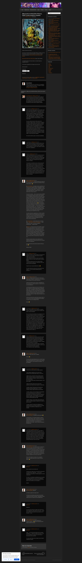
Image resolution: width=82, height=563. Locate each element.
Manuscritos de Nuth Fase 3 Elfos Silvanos (28, 58)
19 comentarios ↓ (34, 16)
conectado (29, 547)
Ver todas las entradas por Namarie (32, 87)
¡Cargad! (49, 63)
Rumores (49, 70)
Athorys (28, 354)
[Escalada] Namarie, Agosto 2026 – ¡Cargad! (54, 28)
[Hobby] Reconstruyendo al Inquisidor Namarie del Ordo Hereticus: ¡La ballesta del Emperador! (53, 46)
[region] (11, 556)
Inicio (22, 9)
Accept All (16, 559)
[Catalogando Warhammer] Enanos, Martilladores (54, 58)
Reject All (11, 559)
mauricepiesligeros (30, 186)
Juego (30, 77)
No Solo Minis (50, 69)
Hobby (49, 66)
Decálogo (42, 9)
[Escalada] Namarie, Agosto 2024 (52, 29)
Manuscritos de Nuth (33, 9)
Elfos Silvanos (37, 77)
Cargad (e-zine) (27, 9)
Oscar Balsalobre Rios (29, 95)
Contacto (46, 9)
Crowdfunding (50, 65)
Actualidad (49, 64)
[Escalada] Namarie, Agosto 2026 (55, 25)
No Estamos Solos (50, 68)
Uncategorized (50, 72)
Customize (5, 559)
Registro (50, 9)
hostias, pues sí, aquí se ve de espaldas (34, 222)
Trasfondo (49, 71)
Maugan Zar (29, 226)
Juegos (38, 9)
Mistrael (28, 277)
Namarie (30, 16)
